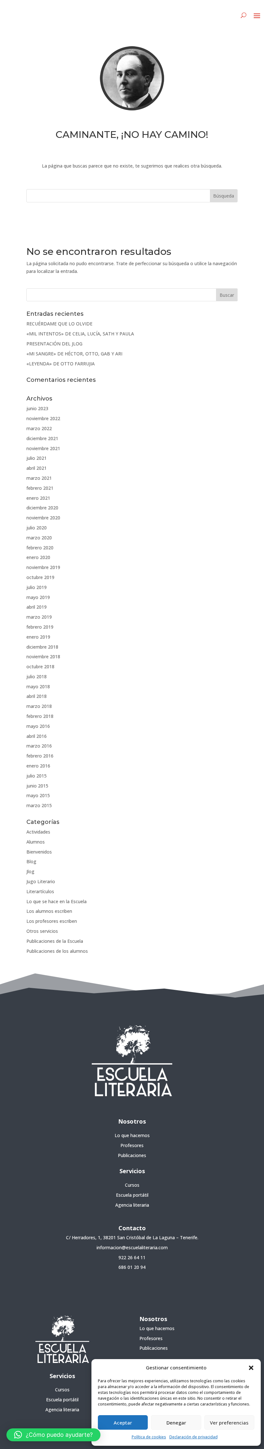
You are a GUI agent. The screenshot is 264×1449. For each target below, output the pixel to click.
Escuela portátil (132, 1195)
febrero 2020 (39, 548)
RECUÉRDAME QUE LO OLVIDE (59, 324)
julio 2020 (36, 528)
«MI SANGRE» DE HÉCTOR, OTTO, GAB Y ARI (74, 354)
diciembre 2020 (42, 508)
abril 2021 (36, 468)
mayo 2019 (38, 597)
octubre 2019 (40, 577)
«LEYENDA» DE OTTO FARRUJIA (60, 364)
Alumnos (35, 842)
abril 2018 (36, 696)
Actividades (38, 832)
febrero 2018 (39, 716)
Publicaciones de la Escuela (54, 941)
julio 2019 (36, 587)
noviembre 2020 (43, 518)
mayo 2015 (38, 795)
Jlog (30, 871)
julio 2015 (36, 776)
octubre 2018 (40, 666)
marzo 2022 (39, 428)
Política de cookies (149, 1437)
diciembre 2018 (42, 647)
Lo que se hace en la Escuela (56, 901)
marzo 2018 (39, 706)
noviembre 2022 (43, 418)
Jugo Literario (40, 881)
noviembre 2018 (43, 656)
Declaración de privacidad (193, 1437)
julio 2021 (36, 458)
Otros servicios (42, 931)
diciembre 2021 (42, 438)
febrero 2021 (39, 488)
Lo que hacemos (132, 1135)
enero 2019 (38, 637)
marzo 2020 (39, 538)
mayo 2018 (38, 686)
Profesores (132, 1145)
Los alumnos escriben (49, 911)
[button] (251, 1368)
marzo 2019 (39, 617)
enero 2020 (38, 557)
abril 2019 (36, 607)
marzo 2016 (39, 746)
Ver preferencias (229, 1422)
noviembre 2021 (43, 448)
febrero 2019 (39, 627)
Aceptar (123, 1422)
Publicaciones (132, 1155)
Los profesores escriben (51, 921)
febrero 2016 (39, 756)
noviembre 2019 (43, 567)
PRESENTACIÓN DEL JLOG (54, 344)
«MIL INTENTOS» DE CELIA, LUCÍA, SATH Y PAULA (80, 334)
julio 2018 (36, 676)
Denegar (176, 1422)
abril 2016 (36, 736)
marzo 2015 (39, 805)
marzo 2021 (39, 478)
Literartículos (40, 891)
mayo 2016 (38, 726)
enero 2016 (38, 766)
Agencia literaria (132, 1205)
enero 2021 (38, 498)
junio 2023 (37, 408)
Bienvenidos (39, 852)
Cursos (132, 1185)
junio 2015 (37, 786)
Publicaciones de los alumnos (57, 951)
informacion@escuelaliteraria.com (132, 1247)
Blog (31, 861)
